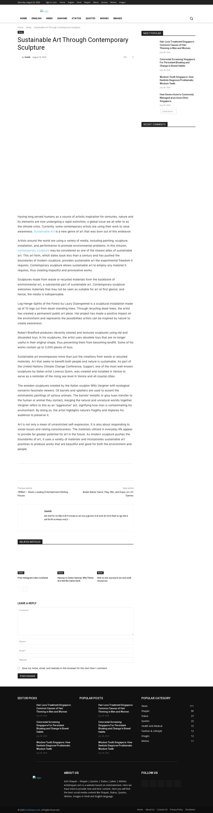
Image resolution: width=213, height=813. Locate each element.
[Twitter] (184, 2)
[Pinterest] (57, 65)
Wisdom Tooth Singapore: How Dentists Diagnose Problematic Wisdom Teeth (177, 80)
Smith (27, 57)
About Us (150, 809)
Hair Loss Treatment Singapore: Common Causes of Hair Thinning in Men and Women (177, 44)
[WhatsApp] (64, 65)
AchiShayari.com (32, 810)
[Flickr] (161, 783)
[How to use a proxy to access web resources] (115, 561)
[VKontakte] (177, 783)
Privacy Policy (176, 809)
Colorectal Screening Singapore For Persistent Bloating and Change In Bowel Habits (177, 62)
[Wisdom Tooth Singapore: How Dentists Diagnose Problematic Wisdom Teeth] (149, 81)
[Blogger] (144, 783)
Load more (167, 111)
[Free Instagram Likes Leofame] (36, 561)
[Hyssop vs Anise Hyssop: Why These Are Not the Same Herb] (75, 561)
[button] (191, 18)
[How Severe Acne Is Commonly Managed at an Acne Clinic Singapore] (149, 98)
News (28, 27)
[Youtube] (193, 2)
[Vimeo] (189, 2)
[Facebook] (175, 2)
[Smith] (20, 57)
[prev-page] (20, 589)
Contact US (162, 809)
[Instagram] (180, 2)
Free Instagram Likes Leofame (33, 578)
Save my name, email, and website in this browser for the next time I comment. (64, 668)
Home (20, 27)
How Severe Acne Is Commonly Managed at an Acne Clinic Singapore (177, 97)
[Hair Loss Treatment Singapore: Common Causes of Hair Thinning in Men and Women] (149, 45)
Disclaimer (190, 809)
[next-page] (25, 589)
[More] (72, 65)
